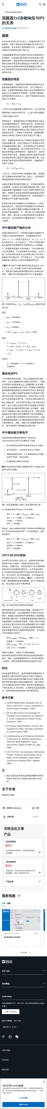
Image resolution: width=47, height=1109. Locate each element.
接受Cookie (23, 1104)
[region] (23, 1093)
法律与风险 (6, 1050)
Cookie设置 (23, 1098)
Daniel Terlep (11, 28)
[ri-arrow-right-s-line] (30, 952)
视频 (8, 903)
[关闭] (44, 1081)
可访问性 (5, 1060)
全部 (3, 903)
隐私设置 (5, 1069)
